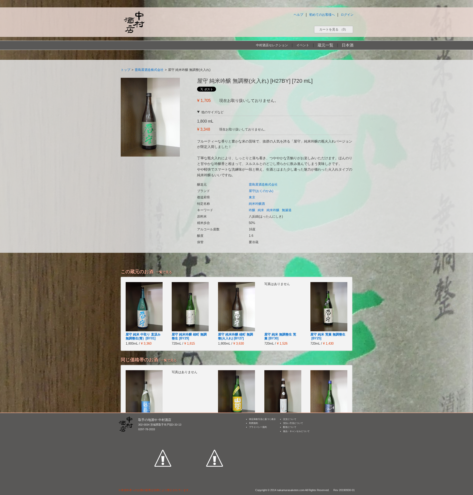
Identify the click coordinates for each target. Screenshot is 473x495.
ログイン (347, 14)
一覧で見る (164, 272)
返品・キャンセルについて (296, 431)
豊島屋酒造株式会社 (149, 70)
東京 (252, 197)
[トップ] (134, 22)
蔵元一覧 (325, 45)
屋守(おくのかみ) (261, 191)
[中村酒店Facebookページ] (162, 435)
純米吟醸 (273, 210)
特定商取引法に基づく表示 (262, 419)
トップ (125, 70)
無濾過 (286, 210)
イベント (302, 45)
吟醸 (252, 210)
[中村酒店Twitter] (214, 435)
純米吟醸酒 (257, 204)
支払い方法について (293, 423)
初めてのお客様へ (322, 14)
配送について (289, 427)
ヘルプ (298, 14)
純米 (261, 210)
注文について (289, 419)
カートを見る (333, 29)
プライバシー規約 (258, 427)
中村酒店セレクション (272, 45)
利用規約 (253, 423)
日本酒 (348, 45)
